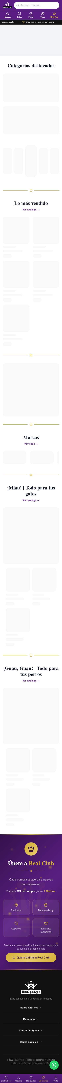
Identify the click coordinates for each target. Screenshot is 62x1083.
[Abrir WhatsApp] (54, 1065)
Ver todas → (31, 443)
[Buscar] (17, 5)
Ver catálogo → (31, 209)
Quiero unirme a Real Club (33, 957)
